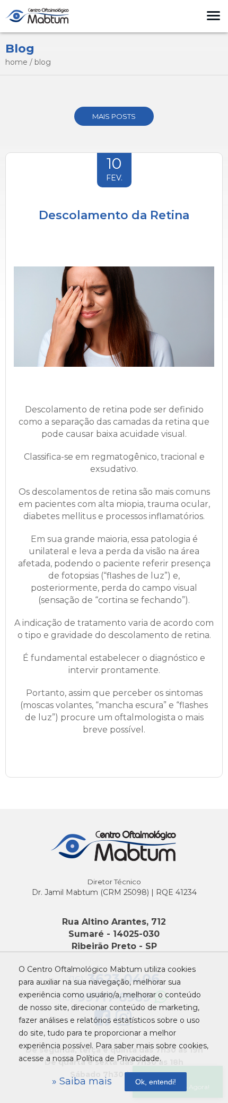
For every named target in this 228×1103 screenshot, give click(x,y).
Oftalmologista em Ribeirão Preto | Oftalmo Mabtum (37, 16)
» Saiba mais (82, 1081)
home (16, 62)
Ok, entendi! (155, 1082)
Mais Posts (114, 116)
